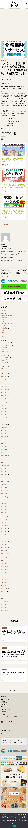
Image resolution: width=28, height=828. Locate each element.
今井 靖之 (3, 79)
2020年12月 (4, 550)
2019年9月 (3, 598)
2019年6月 (3, 607)
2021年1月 (3, 547)
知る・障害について (7, 708)
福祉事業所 (4, 328)
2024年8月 (3, 430)
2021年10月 (4, 519)
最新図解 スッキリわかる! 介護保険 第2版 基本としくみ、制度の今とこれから (13, 159)
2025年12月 (4, 402)
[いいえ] (26, 820)
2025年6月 (3, 411)
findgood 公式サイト (6, 699)
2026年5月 (3, 386)
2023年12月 (4, 449)
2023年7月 (3, 465)
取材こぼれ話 (5, 351)
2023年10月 (4, 455)
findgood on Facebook (7, 721)
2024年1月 (3, 446)
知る (2, 706)
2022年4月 (3, 512)
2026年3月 (3, 392)
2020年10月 (4, 557)
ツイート (3, 733)
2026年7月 (3, 380)
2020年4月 (3, 576)
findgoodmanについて (7, 344)
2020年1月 (3, 585)
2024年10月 (4, 424)
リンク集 (3, 714)
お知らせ (3, 311)
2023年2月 (3, 481)
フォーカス (3, 366)
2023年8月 (3, 462)
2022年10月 (4, 493)
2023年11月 (4, 452)
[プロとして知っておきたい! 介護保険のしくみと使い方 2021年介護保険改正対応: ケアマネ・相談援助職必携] (13, 175)
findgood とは (4, 713)
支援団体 (4, 327)
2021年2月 (3, 544)
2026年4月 (3, 389)
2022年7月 (3, 503)
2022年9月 (3, 497)
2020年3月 (3, 579)
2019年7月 (3, 604)
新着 (2, 368)
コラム (2, 340)
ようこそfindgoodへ (6, 345)
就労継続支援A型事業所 (6, 315)
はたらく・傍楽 (5, 342)
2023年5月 (3, 471)
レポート (3, 319)
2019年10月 (4, 595)
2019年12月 (4, 588)
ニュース (3, 355)
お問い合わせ (4, 711)
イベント (4, 336)
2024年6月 (3, 436)
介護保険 (6, 224)
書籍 (2, 313)
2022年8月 (3, 500)
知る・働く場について (7, 709)
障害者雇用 (4, 347)
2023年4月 (3, 474)
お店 (3, 332)
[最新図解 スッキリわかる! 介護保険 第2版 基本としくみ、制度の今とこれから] (13, 150)
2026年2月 (3, 395)
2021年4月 (3, 538)
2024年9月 (3, 427)
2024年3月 (3, 443)
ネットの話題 (5, 357)
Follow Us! (15, 690)
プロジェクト (5, 321)
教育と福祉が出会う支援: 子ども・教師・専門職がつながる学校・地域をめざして (13, 632)
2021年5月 (3, 534)
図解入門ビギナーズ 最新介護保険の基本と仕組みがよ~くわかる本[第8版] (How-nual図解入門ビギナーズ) (13, 211)
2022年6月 (3, 506)
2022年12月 (4, 487)
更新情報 (4, 360)
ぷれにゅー (3, 701)
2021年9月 (3, 522)
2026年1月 (3, 398)
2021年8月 (3, 525)
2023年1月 (3, 484)
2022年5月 (3, 509)
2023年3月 (3, 478)
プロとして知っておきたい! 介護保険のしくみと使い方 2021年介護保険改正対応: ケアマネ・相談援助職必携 (13, 185)
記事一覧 (3, 704)
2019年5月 (3, 610)
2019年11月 (4, 591)
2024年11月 (4, 421)
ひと (3, 334)
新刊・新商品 (4, 60)
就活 (3, 349)
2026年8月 (3, 376)
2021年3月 (3, 541)
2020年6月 (3, 569)
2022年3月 (3, 516)
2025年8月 (3, 405)
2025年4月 (3, 414)
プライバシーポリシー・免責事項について (11, 716)
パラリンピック (4, 317)
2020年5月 (3, 572)
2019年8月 (3, 601)
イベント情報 (5, 359)
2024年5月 (3, 440)
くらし (3, 325)
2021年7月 (3, 528)
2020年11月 (4, 553)
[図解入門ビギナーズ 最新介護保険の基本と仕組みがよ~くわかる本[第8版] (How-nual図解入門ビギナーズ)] (13, 201)
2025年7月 (3, 408)
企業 (3, 330)
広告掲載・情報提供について (8, 702)
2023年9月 (3, 459)
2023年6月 (3, 468)
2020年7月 (3, 566)
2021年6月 (3, 531)
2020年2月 (3, 582)
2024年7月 (3, 433)
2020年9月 (3, 560)
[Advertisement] (14, 24)
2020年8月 (3, 563)
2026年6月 (3, 383)
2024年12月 (4, 417)
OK (14, 825)
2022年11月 (4, 490)
